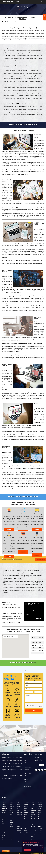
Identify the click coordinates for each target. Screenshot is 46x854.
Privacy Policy (40, 847)
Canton (3, 841)
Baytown (4, 821)
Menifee (25, 814)
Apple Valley (4, 808)
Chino (11, 804)
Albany (3, 804)
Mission (25, 822)
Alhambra (4, 806)
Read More (9, 529)
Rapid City (33, 818)
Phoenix (32, 812)
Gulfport (18, 802)
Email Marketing (37, 537)
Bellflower (4, 823)
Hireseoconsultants (10, 848)
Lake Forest (19, 828)
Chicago (11, 802)
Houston (18, 806)
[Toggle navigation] (41, 2)
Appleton (4, 810)
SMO (25, 760)
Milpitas (25, 820)
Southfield (40, 804)
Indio (18, 808)
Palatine (25, 838)
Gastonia (11, 841)
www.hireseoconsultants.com (37, 853)
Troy (39, 814)
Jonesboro (19, 816)
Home (17, 9)
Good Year (12, 843)
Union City (40, 820)
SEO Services (9, 514)
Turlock (39, 816)
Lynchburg (26, 806)
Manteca (25, 808)
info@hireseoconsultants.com (19, 747)
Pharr (32, 808)
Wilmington (40, 832)
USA (25, 781)
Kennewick (19, 820)
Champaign (4, 843)
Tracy (39, 810)
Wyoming (40, 834)
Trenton (39, 812)
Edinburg (11, 822)
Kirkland (18, 822)
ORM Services (23, 537)
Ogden (25, 836)
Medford (25, 810)
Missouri (25, 825)
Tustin (39, 818)
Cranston (11, 812)
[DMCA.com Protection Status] (6, 851)
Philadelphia (33, 810)
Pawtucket (33, 804)
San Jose (33, 839)
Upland (39, 822)
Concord (11, 810)
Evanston (11, 824)
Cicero (11, 808)
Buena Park (4, 837)
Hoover (18, 804)
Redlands (33, 820)
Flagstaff (11, 832)
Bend (3, 827)
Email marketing (27, 767)
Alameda (4, 802)
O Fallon (25, 834)
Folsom (11, 837)
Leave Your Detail (39, 747)
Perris (32, 806)
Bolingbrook (4, 832)
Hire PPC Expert (27, 773)
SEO (25, 757)
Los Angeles (26, 802)
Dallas (11, 814)
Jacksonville (19, 812)
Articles (25, 779)
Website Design (22, 9)
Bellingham (4, 825)
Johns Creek (19, 814)
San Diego (33, 834)
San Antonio (33, 832)
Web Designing (37, 514)
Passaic (32, 802)
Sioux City (40, 802)
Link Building (27, 764)
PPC (25, 762)
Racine (32, 816)
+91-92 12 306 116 (7, 747)
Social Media (23, 514)
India (25, 784)
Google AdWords (9, 537)
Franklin (11, 839)
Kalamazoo (19, 818)
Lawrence (19, 834)
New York (26, 832)
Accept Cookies (27, 849)
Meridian (25, 818)
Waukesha (40, 830)
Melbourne (26, 812)
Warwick (40, 828)
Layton (18, 836)
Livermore (19, 838)
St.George (40, 806)
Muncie (25, 830)
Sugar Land (40, 808)
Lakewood (19, 830)
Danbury (11, 816)
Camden (4, 839)
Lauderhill (19, 832)
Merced (25, 816)
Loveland (26, 804)
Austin (3, 816)
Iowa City (19, 810)
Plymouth (33, 814)
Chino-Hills (12, 806)
